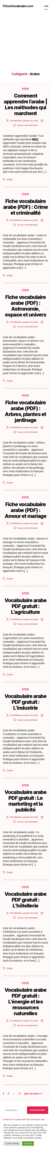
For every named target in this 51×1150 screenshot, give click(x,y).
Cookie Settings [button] (12, 1143)
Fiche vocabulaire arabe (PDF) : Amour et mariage (25, 510)
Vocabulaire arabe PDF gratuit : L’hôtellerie (26, 900)
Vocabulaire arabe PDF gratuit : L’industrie (26, 702)
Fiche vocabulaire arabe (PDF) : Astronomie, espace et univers (25, 306)
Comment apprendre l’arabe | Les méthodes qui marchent (25, 104)
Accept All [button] (28, 1143)
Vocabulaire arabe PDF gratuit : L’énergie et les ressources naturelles (26, 1001)
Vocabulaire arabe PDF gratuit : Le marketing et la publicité (26, 801)
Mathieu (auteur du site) (26, 120)
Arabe (25, 88)
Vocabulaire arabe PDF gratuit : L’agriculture (26, 606)
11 (19, 1093)
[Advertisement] (25, 45)
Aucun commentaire (27, 125)
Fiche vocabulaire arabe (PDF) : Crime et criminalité (25, 207)
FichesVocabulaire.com (18, 6)
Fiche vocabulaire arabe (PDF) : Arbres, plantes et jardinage (25, 411)
